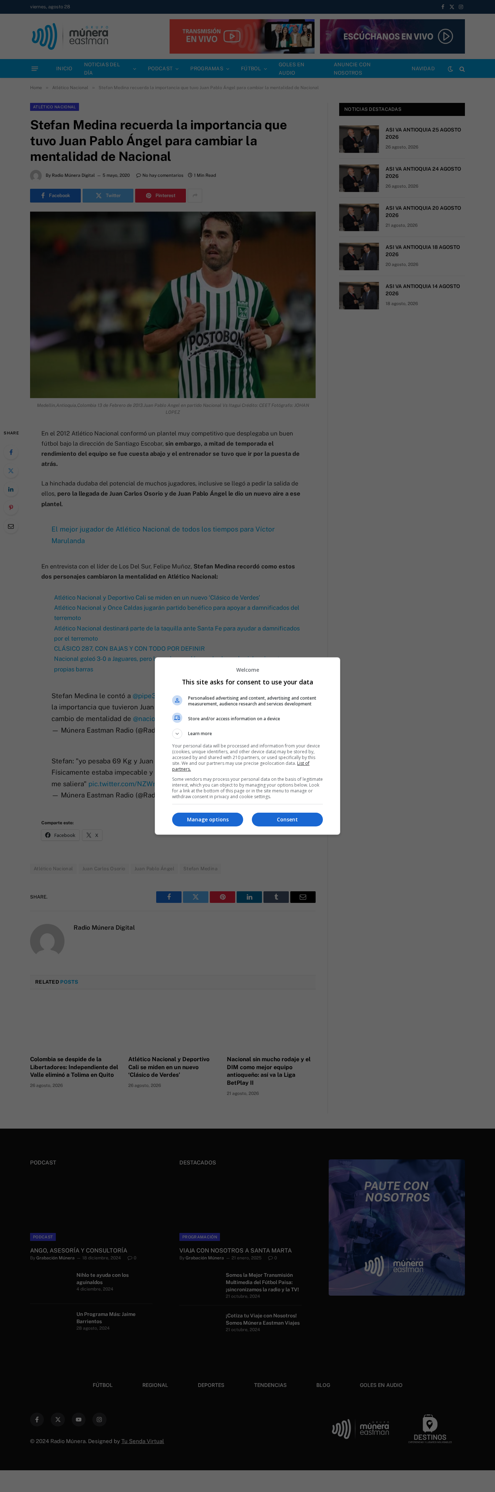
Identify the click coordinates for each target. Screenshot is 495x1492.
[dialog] (247, 746)
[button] (247, 734)
